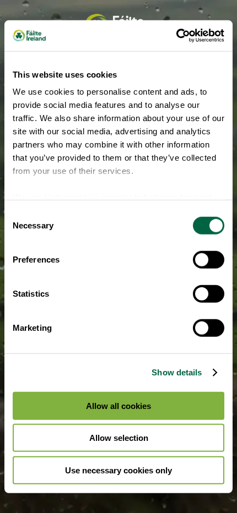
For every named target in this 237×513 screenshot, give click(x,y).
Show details (177, 372)
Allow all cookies (118, 405)
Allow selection (118, 438)
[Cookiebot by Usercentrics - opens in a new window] (176, 36)
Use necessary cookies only (118, 469)
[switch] (208, 259)
